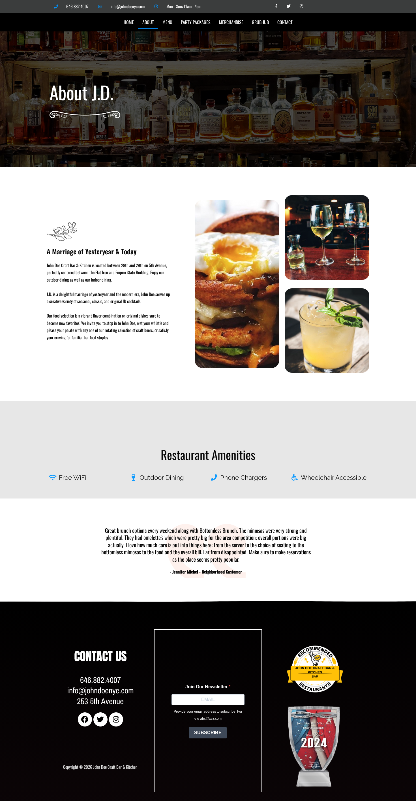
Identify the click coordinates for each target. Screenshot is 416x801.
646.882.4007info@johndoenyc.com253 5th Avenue (100, 690)
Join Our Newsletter (207, 686)
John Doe (293, 637)
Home (129, 22)
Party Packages (196, 22)
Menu (167, 22)
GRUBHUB (260, 22)
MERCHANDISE (231, 22)
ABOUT (148, 22)
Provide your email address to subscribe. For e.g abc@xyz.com (208, 715)
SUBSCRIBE (208, 732)
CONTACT (285, 22)
